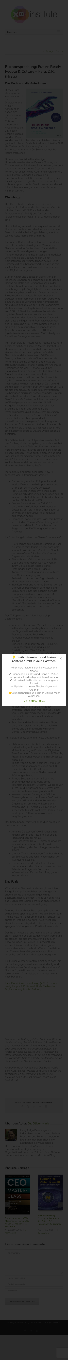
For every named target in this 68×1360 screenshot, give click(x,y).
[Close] (60, 658)
